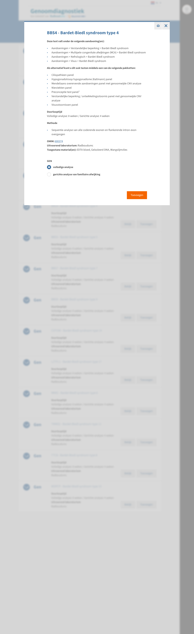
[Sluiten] (166, 25)
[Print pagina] (158, 25)
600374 (59, 141)
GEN (49, 161)
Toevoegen (137, 195)
